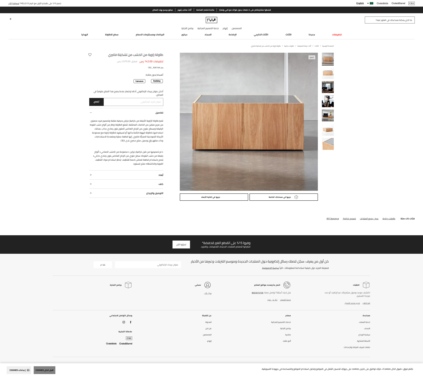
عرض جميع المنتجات (369, 218)
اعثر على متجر (272, 300)
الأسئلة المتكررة (363, 341)
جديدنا (312, 34)
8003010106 (257, 293)
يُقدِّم (102, 265)
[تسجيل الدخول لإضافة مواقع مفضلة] (90, 55)
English (360, 3)
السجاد (208, 34)
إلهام (225, 28)
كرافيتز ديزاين (129, 121)
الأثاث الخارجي (261, 34)
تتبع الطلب (366, 303)
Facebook (130, 322)
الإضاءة (233, 34)
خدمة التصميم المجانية (208, 28)
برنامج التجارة (187, 28)
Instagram (123, 322)
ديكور (184, 34)
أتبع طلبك (287, 341)
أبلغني (96, 102)
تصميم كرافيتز (349, 218)
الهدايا (84, 34)
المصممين (237, 28)
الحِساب (367, 328)
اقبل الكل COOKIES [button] (45, 370)
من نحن (208, 328)
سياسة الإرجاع (364, 334)
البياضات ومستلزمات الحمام (150, 34)
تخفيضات (337, 34)
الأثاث (288, 34)
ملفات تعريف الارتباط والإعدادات (357, 347)
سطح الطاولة (111, 34)
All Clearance (333, 218)
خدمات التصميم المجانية (281, 322)
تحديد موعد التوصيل (352, 303)
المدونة (208, 322)
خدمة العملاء (285, 300)
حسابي (198, 285)
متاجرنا (288, 334)
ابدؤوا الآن (181, 244)
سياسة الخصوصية (270, 268)
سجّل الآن (208, 293)
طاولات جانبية (389, 218)
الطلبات (356, 285)
